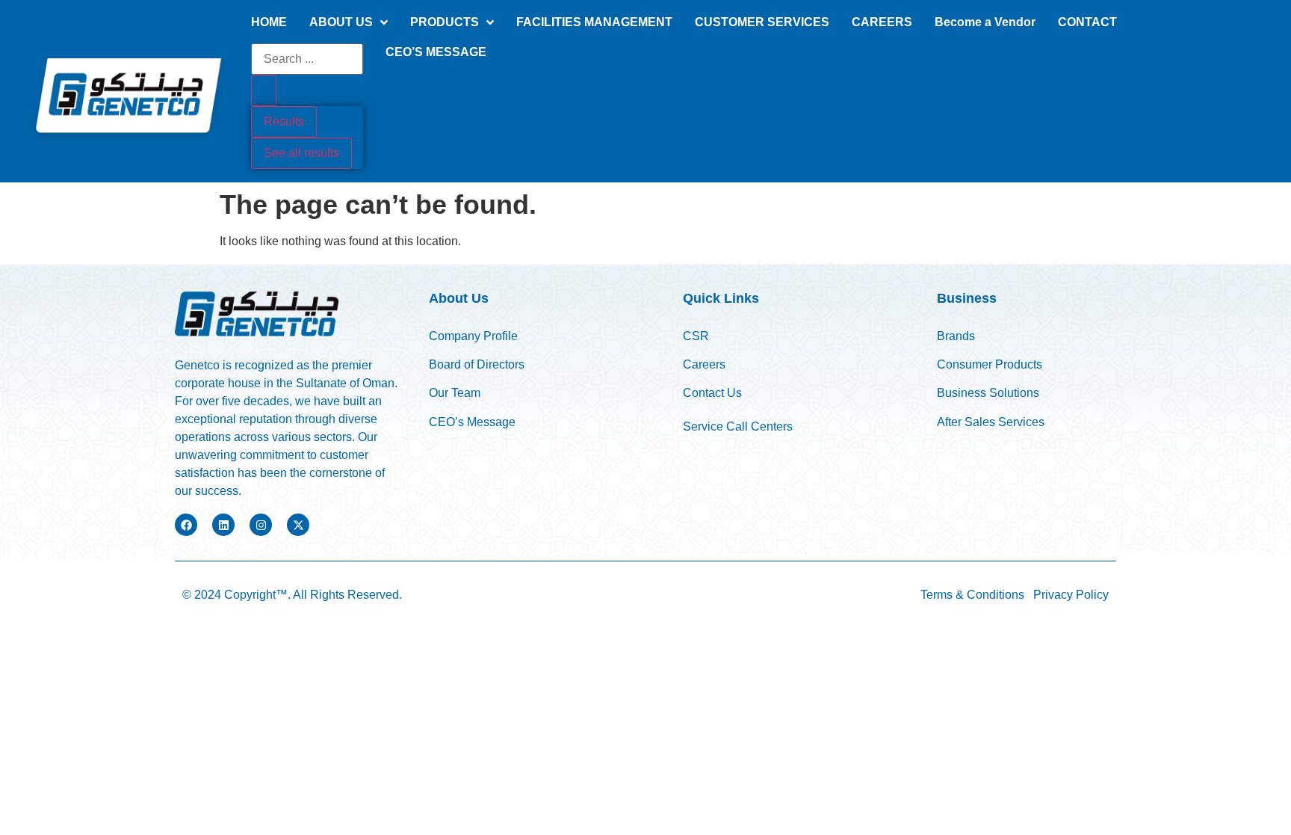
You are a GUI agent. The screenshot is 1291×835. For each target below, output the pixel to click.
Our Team (456, 392)
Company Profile (473, 336)
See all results (301, 153)
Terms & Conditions (972, 594)
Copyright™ (256, 594)
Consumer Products (989, 364)
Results (284, 121)
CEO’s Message (472, 422)
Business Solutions (988, 392)
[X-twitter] (298, 525)
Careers (704, 364)
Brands (956, 336)
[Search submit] (263, 90)
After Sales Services (990, 422)
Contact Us (712, 392)
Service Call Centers (738, 426)
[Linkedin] (223, 525)
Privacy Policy (1071, 594)
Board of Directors (476, 364)
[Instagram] (261, 525)
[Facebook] (186, 525)
